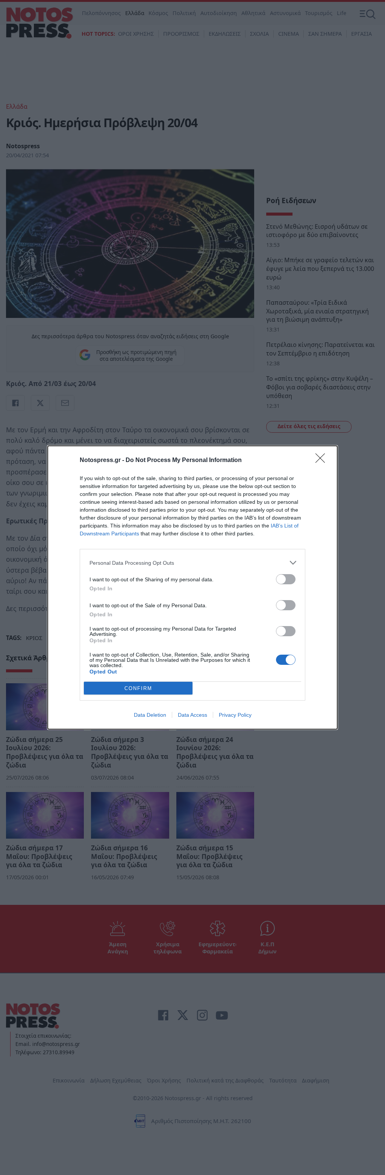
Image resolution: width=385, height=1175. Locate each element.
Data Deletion (150, 715)
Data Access (192, 715)
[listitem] (192, 563)
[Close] (322, 460)
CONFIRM (138, 688)
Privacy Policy (235, 715)
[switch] (286, 579)
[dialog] (192, 587)
